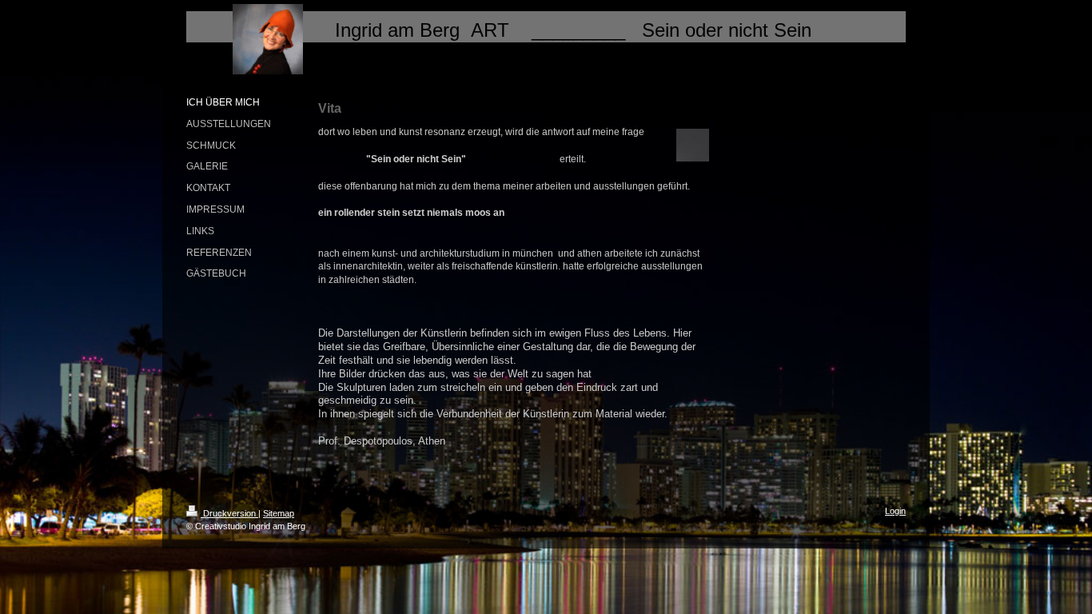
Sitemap (278, 513)
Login (895, 511)
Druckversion (229, 513)
